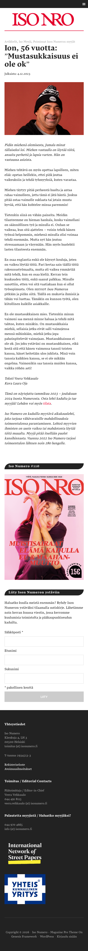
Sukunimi (12, 669)
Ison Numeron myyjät (61, 41)
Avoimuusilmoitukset (18, 769)
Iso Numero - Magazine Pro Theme (55, 932)
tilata (47, 403)
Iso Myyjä (25, 41)
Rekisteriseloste (15, 764)
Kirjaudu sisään (67, 936)
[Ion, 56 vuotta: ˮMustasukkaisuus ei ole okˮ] (44, 140)
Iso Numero (44, 19)
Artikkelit (11, 41)
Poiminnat (39, 41)
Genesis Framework (24, 936)
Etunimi (11, 651)
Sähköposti (14, 632)
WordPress (47, 936)
